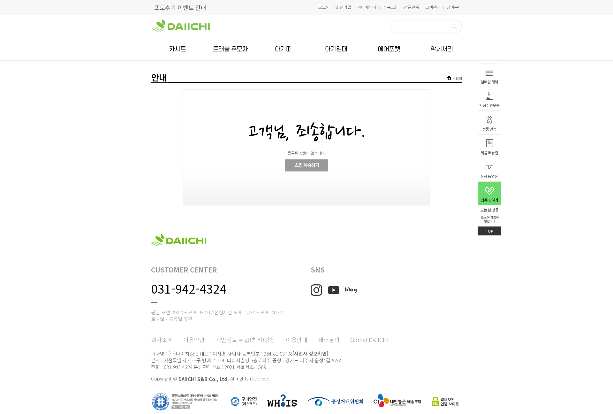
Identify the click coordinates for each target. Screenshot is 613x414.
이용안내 (296, 339)
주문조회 (390, 7)
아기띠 (283, 49)
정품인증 (411, 7)
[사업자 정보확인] (310, 353)
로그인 (324, 7)
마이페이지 (366, 7)
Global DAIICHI (369, 339)
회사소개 (162, 339)
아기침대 (336, 49)
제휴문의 (329, 339)
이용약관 (194, 339)
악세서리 (442, 49)
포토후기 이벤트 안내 (180, 7)
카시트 (177, 49)
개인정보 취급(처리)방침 (245, 339)
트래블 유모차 (230, 49)
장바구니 (454, 7)
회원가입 (343, 7)
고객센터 (433, 7)
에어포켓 (389, 49)
